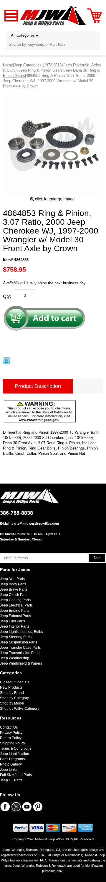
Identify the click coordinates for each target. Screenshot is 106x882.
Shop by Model (12, 703)
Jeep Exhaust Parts (15, 616)
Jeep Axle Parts (12, 579)
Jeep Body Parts (13, 584)
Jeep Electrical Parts (16, 605)
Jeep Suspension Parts (18, 642)
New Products (11, 687)
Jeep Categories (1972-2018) (38, 65)
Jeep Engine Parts (14, 611)
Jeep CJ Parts (11, 780)
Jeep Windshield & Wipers (21, 663)
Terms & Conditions (15, 748)
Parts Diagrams (12, 759)
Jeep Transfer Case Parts (20, 648)
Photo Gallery (11, 764)
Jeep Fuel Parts (12, 621)
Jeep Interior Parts (14, 626)
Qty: (7, 296)
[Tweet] (6, 363)
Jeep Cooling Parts (15, 600)
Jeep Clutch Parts (14, 595)
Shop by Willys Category (19, 709)
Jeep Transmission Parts (19, 653)
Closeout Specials (14, 682)
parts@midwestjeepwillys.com (35, 523)
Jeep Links (8, 770)
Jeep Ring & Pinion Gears (41, 70)
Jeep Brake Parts (13, 589)
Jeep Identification (14, 754)
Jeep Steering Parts (16, 637)
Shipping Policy (12, 743)
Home (8, 65)
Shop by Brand (12, 693)
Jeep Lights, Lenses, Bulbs (21, 632)
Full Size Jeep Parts (16, 775)
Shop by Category (14, 698)
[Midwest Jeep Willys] (53, 15)
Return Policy (10, 738)
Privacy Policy (11, 733)
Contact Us (9, 727)
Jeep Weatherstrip (14, 658)
